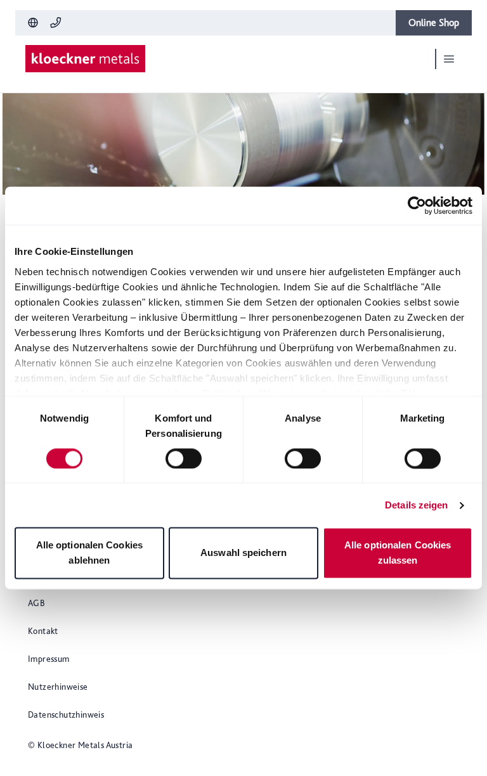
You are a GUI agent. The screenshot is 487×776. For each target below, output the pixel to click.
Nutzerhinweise (58, 687)
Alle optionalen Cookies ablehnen (89, 553)
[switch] (184, 458)
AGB (36, 603)
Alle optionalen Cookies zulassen (397, 553)
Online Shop (433, 22)
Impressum (49, 659)
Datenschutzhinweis (66, 714)
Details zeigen (416, 505)
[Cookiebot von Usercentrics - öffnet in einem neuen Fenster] (416, 205)
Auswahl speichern (243, 553)
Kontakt (43, 631)
